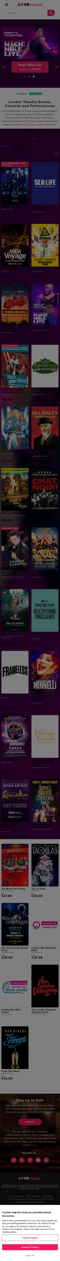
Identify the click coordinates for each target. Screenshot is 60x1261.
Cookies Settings (30, 1238)
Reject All (30, 1255)
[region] (30, 1233)
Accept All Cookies (30, 1247)
